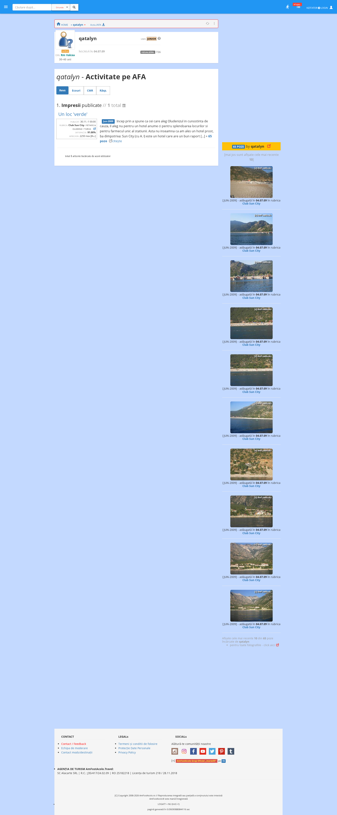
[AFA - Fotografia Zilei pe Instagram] (185, 750)
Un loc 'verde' (72, 114)
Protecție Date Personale (134, 748)
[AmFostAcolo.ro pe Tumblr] (232, 750)
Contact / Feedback (73, 744)
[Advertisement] (251, 77)
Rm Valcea (68, 55)
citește (117, 141)
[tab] (62, 90)
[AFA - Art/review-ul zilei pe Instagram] (175, 750)
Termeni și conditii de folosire (137, 744)
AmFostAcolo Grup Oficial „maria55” (196, 760)
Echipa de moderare (74, 748)
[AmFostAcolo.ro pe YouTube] (204, 750)
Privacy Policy (127, 752)
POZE (238, 146)
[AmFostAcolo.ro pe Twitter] (213, 750)
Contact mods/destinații (76, 752)
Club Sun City (251, 203)
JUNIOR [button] (151, 38)
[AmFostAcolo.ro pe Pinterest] (222, 750)
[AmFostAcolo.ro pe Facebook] (194, 750)
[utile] (287, 6)
